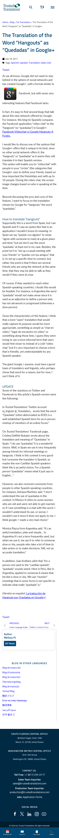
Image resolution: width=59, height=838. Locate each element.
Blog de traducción (11, 667)
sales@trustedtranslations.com (29, 783)
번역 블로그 (8, 714)
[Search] (30, 7)
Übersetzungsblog (11, 681)
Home (5, 22)
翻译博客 (7, 705)
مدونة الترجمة (9, 710)
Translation (34, 62)
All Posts (10, 643)
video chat (46, 62)
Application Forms (32, 797)
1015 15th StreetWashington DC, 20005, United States (29, 757)
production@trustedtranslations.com (29, 792)
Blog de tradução (10, 686)
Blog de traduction (11, 677)
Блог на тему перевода (14, 700)
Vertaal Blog (8, 691)
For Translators (23, 22)
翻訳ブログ (8, 696)
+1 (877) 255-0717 (34, 775)
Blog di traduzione (11, 672)
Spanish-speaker (19, 62)
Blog (12, 22)
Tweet (5, 70)
